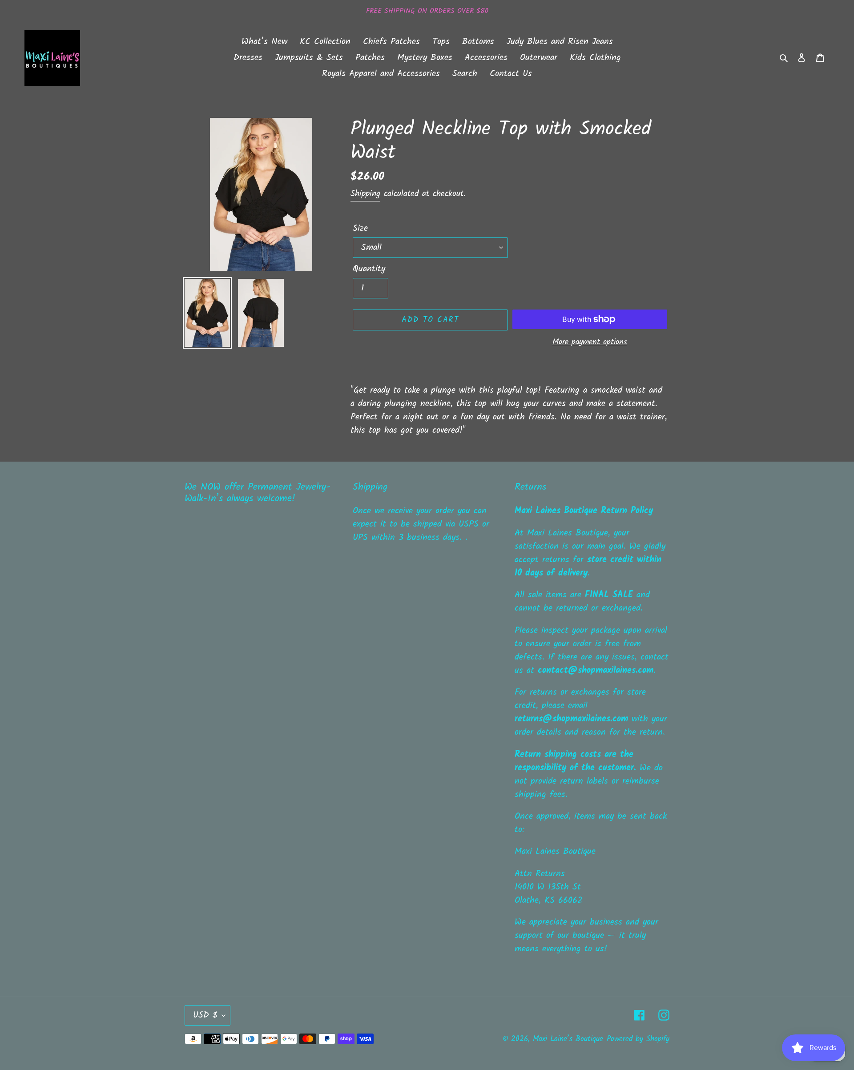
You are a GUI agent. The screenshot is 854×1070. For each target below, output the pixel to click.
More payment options (589, 342)
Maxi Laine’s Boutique (568, 1039)
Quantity (369, 269)
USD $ (205, 1015)
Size (360, 228)
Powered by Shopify (638, 1039)
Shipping (365, 194)
